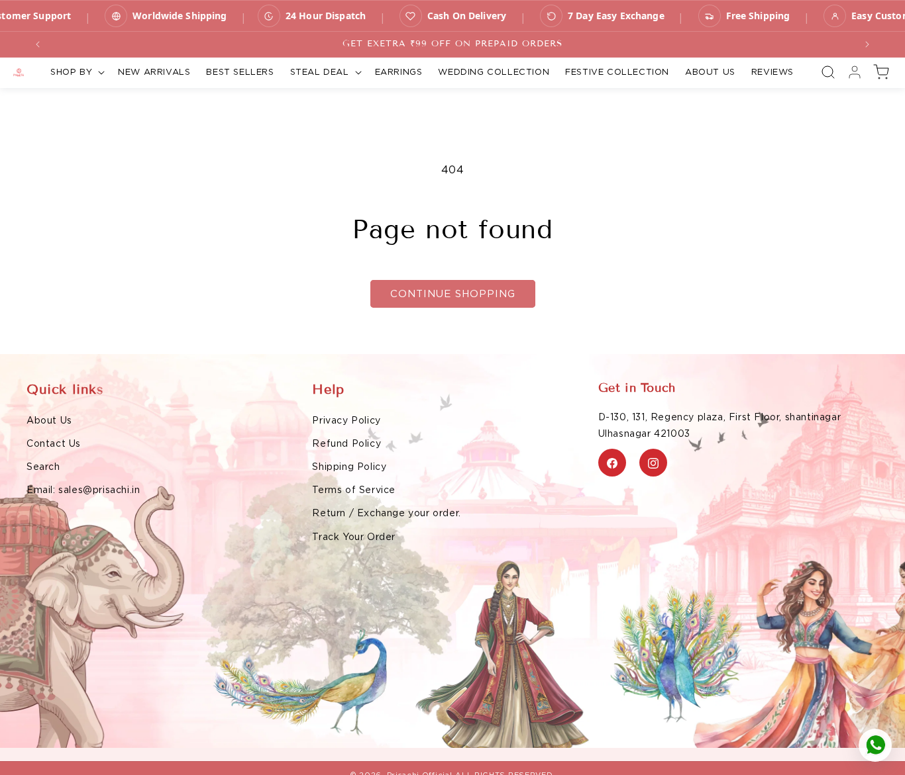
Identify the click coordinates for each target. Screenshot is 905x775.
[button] (76, 72)
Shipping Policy (349, 467)
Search (43, 467)
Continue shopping (452, 294)
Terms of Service (354, 490)
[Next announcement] (867, 44)
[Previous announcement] (37, 44)
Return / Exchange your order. (386, 513)
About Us (49, 420)
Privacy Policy (346, 420)
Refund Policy (346, 444)
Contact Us (54, 444)
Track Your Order (354, 536)
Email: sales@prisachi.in (83, 490)
